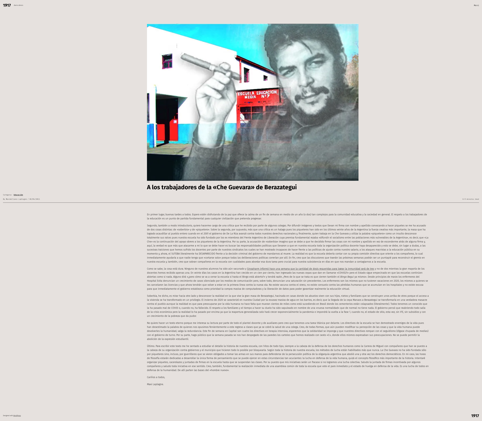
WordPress (17, 415)
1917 (7, 5)
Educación (18, 195)
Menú (476, 5)
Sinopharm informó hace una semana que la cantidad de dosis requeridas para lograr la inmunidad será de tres (310, 268)
